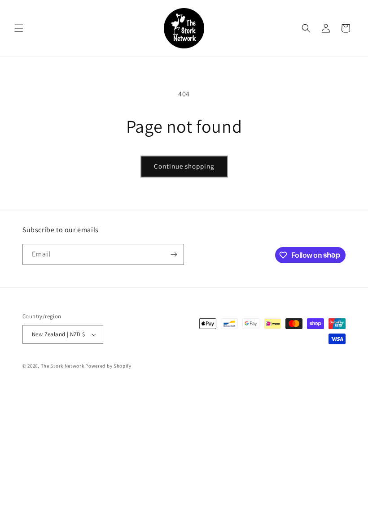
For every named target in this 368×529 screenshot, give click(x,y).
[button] (19, 28)
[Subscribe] (174, 254)
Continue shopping (184, 166)
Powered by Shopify (108, 366)
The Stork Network (62, 366)
